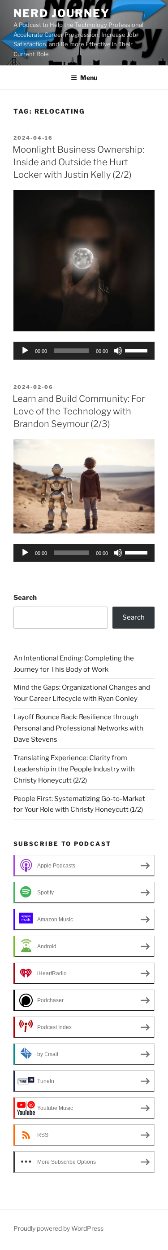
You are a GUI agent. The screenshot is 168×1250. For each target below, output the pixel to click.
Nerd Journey (61, 13)
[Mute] (117, 350)
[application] (84, 351)
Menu (88, 77)
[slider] (137, 350)
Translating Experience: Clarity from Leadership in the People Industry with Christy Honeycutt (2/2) (74, 769)
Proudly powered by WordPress (58, 1228)
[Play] (25, 350)
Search (25, 598)
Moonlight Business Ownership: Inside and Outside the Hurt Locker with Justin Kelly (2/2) (78, 162)
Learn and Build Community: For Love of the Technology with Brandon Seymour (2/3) (79, 411)
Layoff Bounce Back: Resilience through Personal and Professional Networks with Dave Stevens (78, 728)
